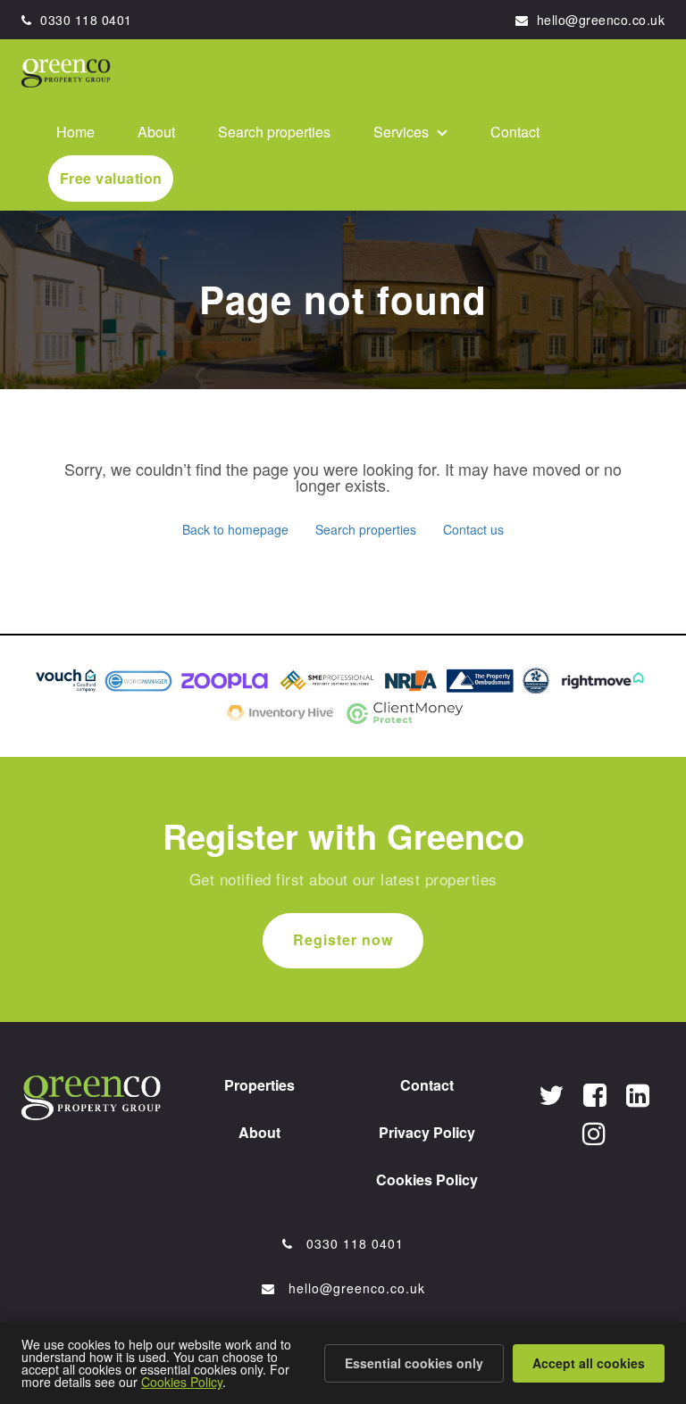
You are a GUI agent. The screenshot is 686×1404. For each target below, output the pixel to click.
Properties (259, 1085)
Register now (343, 939)
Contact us (473, 529)
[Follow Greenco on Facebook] (595, 1094)
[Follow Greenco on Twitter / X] (551, 1094)
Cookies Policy (427, 1179)
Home (75, 131)
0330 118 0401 (84, 20)
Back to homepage (235, 529)
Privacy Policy (427, 1132)
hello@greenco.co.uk (598, 20)
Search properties (274, 131)
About (156, 131)
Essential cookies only (414, 1363)
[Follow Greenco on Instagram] (594, 1132)
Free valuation (111, 178)
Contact (515, 131)
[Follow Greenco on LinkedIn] (637, 1094)
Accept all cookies (588, 1363)
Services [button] (402, 131)
